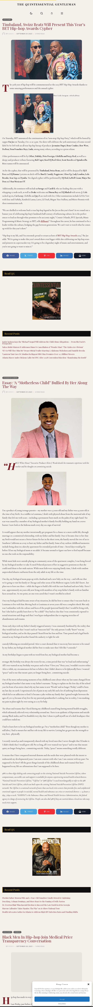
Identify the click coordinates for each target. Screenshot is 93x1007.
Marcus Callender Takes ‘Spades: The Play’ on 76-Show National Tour (31, 908)
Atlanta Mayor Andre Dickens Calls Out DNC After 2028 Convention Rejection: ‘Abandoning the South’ (44, 357)
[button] (88, 984)
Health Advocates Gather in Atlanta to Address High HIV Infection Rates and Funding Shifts (40, 912)
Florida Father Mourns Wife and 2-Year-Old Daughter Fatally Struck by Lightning (36, 898)
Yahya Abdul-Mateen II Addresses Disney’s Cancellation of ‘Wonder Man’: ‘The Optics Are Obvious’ (42, 347)
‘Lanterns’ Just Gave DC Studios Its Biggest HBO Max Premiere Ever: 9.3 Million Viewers (38, 354)
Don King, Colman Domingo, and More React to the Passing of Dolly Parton (33, 901)
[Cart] (52, 13)
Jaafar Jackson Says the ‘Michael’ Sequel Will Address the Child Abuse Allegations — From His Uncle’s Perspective (43, 343)
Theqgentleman (10, 378)
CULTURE (7, 19)
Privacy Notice (62, 1003)
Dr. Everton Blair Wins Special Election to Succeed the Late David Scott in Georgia (36, 905)
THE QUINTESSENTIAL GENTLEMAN (46, 4)
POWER (17, 932)
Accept (62, 999)
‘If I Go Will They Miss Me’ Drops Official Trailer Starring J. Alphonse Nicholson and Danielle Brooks (43, 350)
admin (11, 33)
